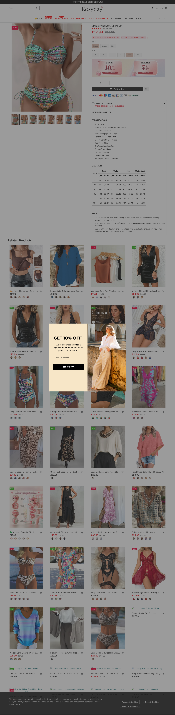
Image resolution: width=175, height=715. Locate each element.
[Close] (123, 326)
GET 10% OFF (68, 367)
